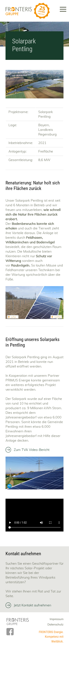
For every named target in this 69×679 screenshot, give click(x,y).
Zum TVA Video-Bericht (31, 450)
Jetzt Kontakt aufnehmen (32, 605)
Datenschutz (55, 624)
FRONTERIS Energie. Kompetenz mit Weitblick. (51, 636)
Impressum (56, 619)
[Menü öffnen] (63, 8)
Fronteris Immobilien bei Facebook (10, 631)
